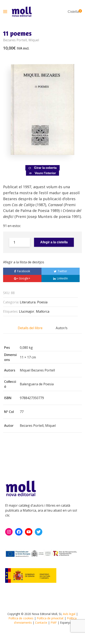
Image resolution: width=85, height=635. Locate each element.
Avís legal (69, 614)
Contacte (41, 622)
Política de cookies (20, 618)
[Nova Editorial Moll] (21, 11)
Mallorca (42, 311)
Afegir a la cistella (54, 242)
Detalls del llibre (30, 328)
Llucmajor (26, 311)
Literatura (27, 302)
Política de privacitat (50, 618)
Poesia (42, 302)
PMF (54, 622)
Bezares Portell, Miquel (21, 40)
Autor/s (61, 328)
